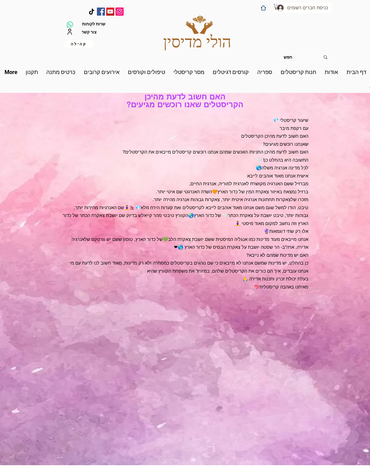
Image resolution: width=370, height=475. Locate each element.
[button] (277, 7)
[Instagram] (120, 12)
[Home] (263, 8)
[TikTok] (92, 12)
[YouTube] (110, 12)
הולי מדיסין (197, 42)
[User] (69, 32)
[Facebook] (101, 12)
